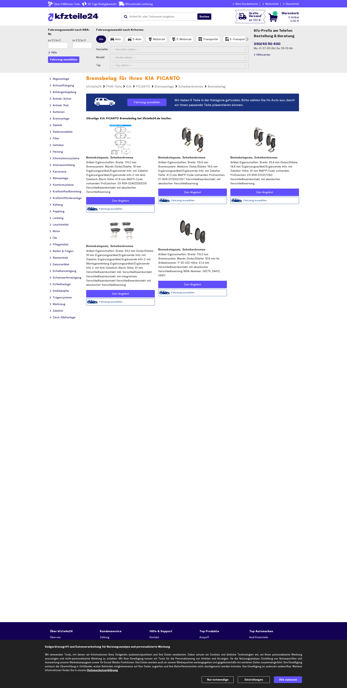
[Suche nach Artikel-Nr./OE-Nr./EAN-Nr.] (204, 16)
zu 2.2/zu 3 (79, 40)
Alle (101, 39)
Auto (118, 39)
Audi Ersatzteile (258, 637)
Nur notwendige (218, 679)
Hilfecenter (263, 54)
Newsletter (292, 3)
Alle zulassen (288, 679)
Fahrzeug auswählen (147, 102)
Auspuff (204, 637)
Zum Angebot (120, 200)
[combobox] (161, 17)
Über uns (55, 637)
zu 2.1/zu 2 (54, 40)
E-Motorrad (184, 39)
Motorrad (159, 39)
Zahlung (104, 637)
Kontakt (154, 637)
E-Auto (137, 39)
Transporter (210, 39)
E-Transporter (239, 39)
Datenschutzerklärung (102, 670)
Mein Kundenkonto (247, 3)
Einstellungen (254, 679)
